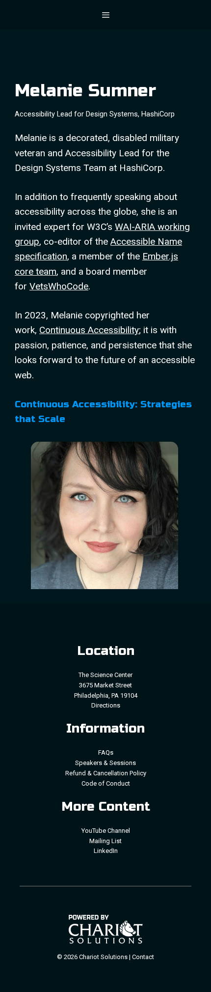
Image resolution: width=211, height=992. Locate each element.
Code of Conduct (105, 783)
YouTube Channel (105, 830)
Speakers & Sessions (105, 762)
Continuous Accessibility (89, 330)
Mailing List (105, 841)
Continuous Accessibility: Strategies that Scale (103, 411)
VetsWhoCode (58, 286)
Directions (105, 705)
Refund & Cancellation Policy (105, 773)
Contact (143, 957)
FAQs (105, 752)
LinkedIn (106, 850)
